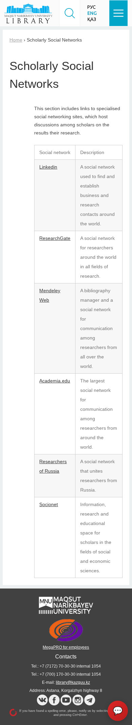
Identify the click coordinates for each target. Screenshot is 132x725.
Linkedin (48, 167)
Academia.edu (54, 380)
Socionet (48, 504)
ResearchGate (54, 238)
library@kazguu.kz (73, 682)
